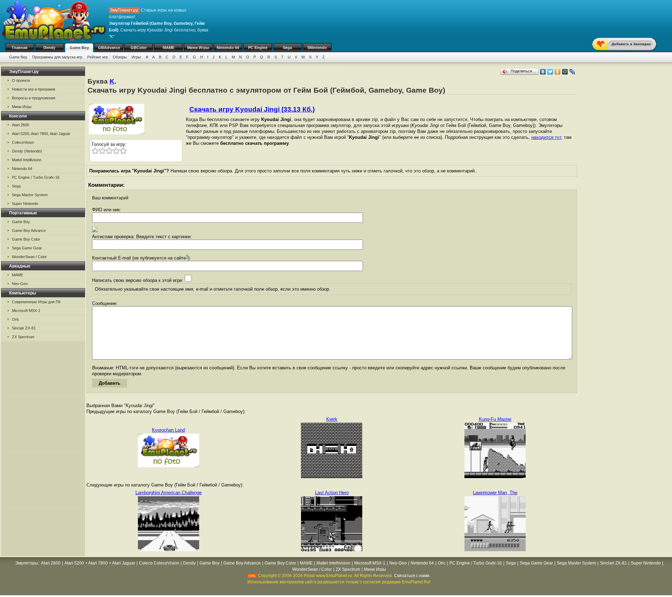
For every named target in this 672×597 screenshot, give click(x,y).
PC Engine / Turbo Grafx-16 (35, 177)
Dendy (49, 47)
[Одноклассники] (557, 71)
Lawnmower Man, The (495, 492)
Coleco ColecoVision (159, 563)
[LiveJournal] (572, 71)
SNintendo (317, 47)
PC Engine (257, 47)
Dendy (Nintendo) (27, 151)
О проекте (21, 80)
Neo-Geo (20, 284)
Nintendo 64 (228, 47)
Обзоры (120, 57)
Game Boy (79, 47)
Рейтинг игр (97, 57)
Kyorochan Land (168, 430)
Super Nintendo (25, 203)
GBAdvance (109, 47)
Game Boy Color (26, 239)
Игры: (137, 57)
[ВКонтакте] (543, 71)
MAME (168, 47)
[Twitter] (550, 71)
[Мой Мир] (565, 71)
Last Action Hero (332, 492)
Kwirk (331, 419)
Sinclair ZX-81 (24, 328)
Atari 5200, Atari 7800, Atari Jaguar (41, 134)
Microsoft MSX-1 (26, 310)
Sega (287, 47)
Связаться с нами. (412, 575)
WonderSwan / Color (29, 257)
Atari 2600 (20, 125)
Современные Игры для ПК (36, 302)
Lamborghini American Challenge (168, 492)
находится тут (546, 137)
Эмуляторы (26, 563)
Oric (15, 319)
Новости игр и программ (33, 89)
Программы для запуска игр (57, 57)
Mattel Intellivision (26, 160)
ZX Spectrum (23, 337)
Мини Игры (198, 47)
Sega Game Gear (27, 248)
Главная (19, 47)
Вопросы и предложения (33, 98)
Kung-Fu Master (495, 419)
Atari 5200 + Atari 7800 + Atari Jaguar (99, 563)
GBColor (139, 47)
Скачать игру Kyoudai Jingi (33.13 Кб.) (252, 109)
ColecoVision (23, 142)
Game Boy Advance (29, 230)
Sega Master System (30, 195)
